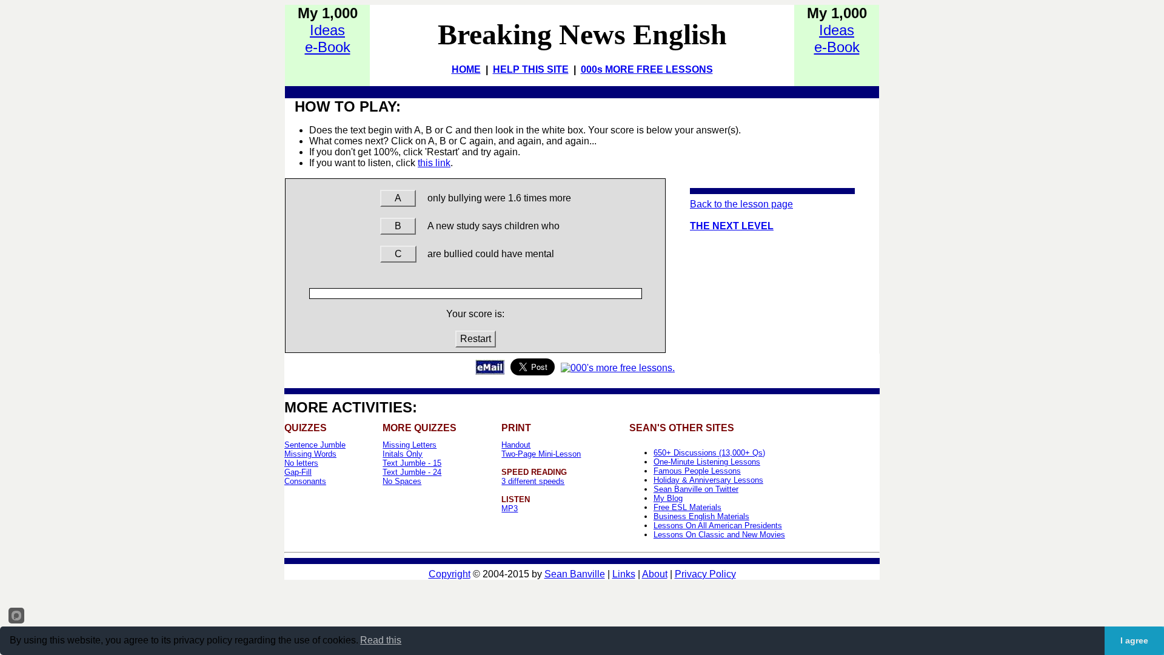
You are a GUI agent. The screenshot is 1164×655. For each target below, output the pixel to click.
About (654, 574)
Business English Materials (701, 516)
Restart (475, 339)
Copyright (449, 574)
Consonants (305, 481)
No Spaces (402, 481)
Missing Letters (409, 444)
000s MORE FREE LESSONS (647, 69)
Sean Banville (574, 574)
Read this (380, 640)
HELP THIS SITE (531, 69)
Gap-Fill (298, 472)
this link (434, 163)
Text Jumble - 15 (412, 463)
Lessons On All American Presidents (718, 525)
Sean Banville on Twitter (696, 489)
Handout (515, 444)
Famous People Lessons (697, 470)
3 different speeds (532, 481)
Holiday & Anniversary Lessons (708, 480)
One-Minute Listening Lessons (707, 461)
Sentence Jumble (315, 444)
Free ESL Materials (687, 507)
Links (623, 574)
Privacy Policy (705, 574)
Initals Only (403, 453)
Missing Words (310, 453)
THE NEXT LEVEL (732, 226)
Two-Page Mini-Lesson (541, 453)
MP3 (509, 508)
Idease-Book (327, 38)
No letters (301, 463)
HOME (466, 69)
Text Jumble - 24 (412, 472)
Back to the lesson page (741, 204)
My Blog (668, 498)
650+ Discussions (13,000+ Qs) (709, 452)
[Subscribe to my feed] (618, 368)
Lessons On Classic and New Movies (719, 534)
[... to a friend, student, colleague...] (489, 371)
